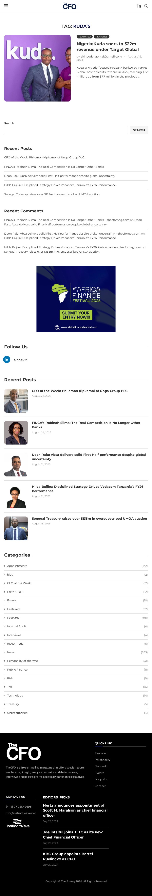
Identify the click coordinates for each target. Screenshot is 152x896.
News (77, 652)
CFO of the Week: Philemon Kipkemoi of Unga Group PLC (44, 157)
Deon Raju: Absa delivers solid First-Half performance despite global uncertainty (59, 176)
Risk (77, 678)
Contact (100, 786)
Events (77, 600)
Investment (77, 643)
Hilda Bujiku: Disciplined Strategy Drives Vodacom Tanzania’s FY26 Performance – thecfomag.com (72, 247)
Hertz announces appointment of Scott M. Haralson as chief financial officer (75, 810)
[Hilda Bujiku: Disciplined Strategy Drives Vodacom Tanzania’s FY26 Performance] (16, 496)
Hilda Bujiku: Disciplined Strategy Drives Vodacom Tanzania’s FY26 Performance (60, 185)
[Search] (146, 6)
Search (9, 123)
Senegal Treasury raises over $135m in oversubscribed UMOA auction (52, 194)
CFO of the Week (77, 583)
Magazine (101, 779)
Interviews (77, 635)
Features (77, 617)
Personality (102, 759)
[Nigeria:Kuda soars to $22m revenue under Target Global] (37, 68)
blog (77, 574)
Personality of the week (77, 661)
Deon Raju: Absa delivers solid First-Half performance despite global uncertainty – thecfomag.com (72, 233)
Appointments (77, 566)
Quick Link (103, 743)
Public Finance (77, 669)
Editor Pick (77, 592)
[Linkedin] (139, 6)
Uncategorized (77, 713)
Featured (77, 609)
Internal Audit (77, 626)
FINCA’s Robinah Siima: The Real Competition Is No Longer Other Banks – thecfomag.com (66, 220)
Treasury (77, 704)
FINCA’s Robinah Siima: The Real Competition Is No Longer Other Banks (54, 167)
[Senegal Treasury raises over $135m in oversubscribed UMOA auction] (16, 528)
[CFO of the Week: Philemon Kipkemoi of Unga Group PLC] (16, 401)
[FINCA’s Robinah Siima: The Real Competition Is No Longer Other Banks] (16, 433)
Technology (77, 695)
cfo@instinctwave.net (21, 813)
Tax (77, 687)
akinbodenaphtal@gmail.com (101, 56)
